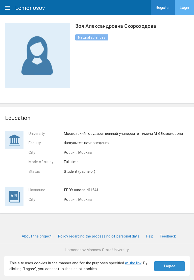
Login (184, 7)
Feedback (168, 236)
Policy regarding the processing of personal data (98, 236)
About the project (37, 236)
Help (149, 236)
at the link (133, 263)
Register (163, 7)
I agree (169, 266)
